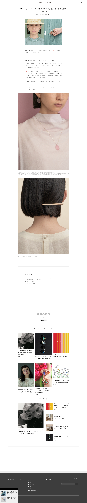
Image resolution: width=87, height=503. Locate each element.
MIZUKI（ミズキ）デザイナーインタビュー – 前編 (61, 417)
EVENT (41, 14)
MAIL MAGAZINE (32, 490)
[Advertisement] (43, 303)
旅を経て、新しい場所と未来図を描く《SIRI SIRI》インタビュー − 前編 (12, 492)
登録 (76, 483)
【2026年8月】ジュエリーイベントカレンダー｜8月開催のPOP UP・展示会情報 (43, 390)
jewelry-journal (48, 14)
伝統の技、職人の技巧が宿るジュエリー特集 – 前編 (11, 498)
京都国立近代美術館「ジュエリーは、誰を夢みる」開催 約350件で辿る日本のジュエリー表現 (26, 391)
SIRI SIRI (54, 50)
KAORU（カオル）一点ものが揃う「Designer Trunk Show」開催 (43, 357)
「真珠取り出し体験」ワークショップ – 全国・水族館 (61, 427)
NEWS (29, 480)
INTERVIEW (56, 414)
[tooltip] (76, 2)
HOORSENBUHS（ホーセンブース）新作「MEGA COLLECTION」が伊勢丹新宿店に (26, 352)
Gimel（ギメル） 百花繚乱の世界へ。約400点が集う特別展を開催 (61, 381)
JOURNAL (30, 486)
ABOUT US (30, 488)
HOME (29, 478)
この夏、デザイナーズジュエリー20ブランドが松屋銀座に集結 (61, 356)
